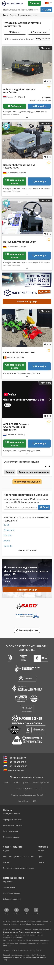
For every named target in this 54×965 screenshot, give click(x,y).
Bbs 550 (7, 535)
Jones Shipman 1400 (27, 801)
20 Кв (6, 524)
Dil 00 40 (8, 546)
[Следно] (50, 65)
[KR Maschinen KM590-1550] (27, 328)
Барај (47, 9)
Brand (7, 540)
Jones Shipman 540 (41, 782)
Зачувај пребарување (28, 481)
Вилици (10, 472)
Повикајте (40, 106)
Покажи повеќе (28, 550)
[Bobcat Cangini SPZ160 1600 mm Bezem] (27, 65)
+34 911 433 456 (16, 770)
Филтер (16, 32)
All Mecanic (9, 530)
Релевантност (40, 32)
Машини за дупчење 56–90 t (27, 788)
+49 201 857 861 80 (17, 766)
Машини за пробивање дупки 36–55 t (27, 795)
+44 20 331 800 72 (17, 758)
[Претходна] (4, 65)
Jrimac (26, 782)
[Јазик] (46, 3)
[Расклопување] (27, 117)
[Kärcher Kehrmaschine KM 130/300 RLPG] (27, 140)
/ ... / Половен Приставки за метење (21, 15)
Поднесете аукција (27, 301)
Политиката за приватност (13, 957)
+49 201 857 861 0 (17, 762)
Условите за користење (34, 957)
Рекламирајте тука (28, 630)
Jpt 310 (16, 782)
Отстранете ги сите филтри (20, 39)
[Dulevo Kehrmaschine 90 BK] (27, 217)
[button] (51, 3)
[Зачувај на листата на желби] (49, 87)
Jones (6, 782)
